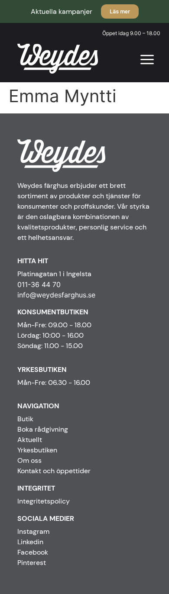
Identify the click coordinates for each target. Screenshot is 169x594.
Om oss (29, 460)
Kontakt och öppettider (54, 470)
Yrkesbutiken (37, 450)
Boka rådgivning (42, 429)
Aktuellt (29, 439)
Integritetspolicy (43, 501)
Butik (25, 418)
